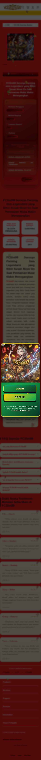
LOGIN (20, 388)
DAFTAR (20, 397)
